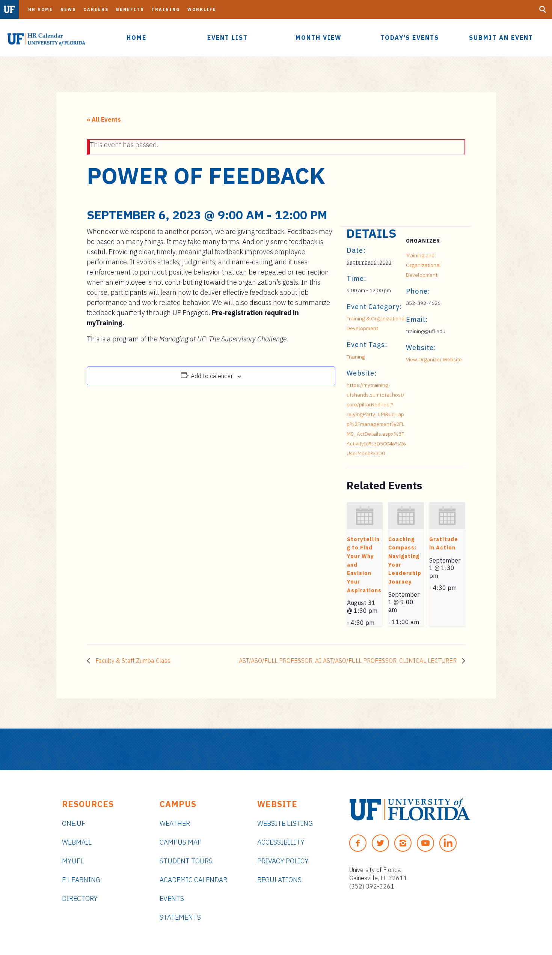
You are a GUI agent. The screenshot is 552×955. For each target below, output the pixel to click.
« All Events (104, 119)
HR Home (40, 9)
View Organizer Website (434, 359)
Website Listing (285, 823)
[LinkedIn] (448, 843)
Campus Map (181, 842)
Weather (175, 823)
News (68, 9)
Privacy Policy (283, 861)
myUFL (73, 861)
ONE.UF (73, 823)
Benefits (130, 9)
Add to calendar (212, 376)
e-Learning (81, 879)
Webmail (77, 842)
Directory (80, 898)
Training (165, 9)
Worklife (201, 9)
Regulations (279, 879)
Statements (180, 917)
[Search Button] (542, 9)
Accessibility (281, 842)
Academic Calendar (193, 879)
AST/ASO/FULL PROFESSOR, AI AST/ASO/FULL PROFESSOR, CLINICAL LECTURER (348, 660)
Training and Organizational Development (423, 265)
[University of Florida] (410, 809)
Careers (96, 9)
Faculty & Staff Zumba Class (132, 660)
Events (172, 898)
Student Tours (186, 861)
